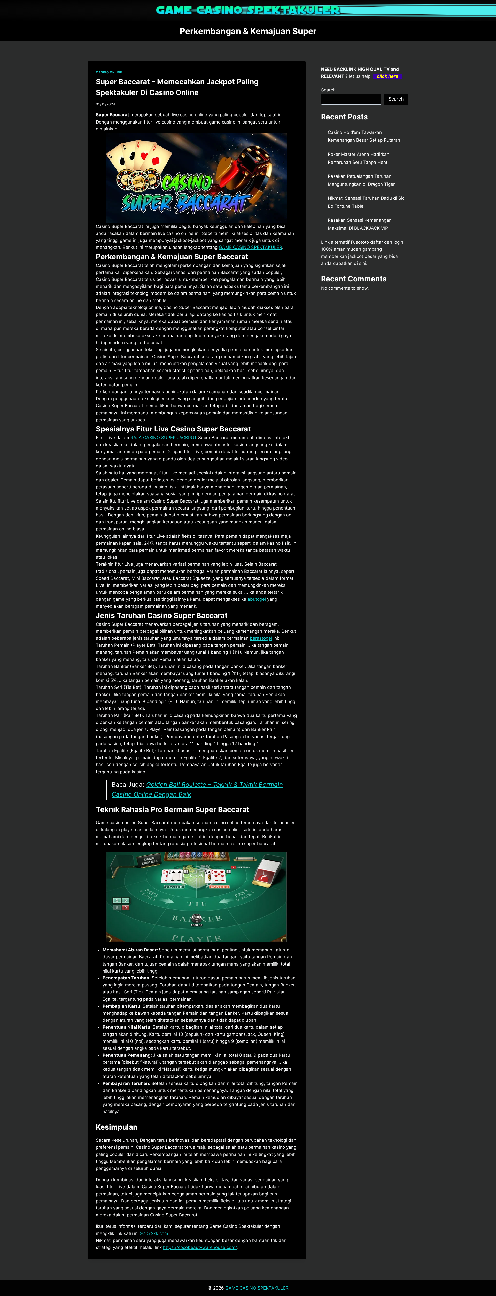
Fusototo (360, 242)
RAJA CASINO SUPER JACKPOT (163, 437)
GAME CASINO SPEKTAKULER (257, 1288)
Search (328, 89)
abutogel (256, 599)
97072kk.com (154, 1233)
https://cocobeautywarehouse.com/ (200, 1247)
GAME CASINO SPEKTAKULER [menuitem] (250, 247)
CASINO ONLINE (109, 72)
